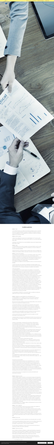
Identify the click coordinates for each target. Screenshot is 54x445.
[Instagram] (6, 0)
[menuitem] (18, 4)
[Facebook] (5, 0)
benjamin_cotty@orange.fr (41, 0)
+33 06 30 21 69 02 (47, 0)
